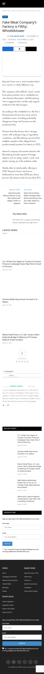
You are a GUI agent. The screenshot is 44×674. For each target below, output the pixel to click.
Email (4, 533)
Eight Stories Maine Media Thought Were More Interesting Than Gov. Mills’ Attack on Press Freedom (33, 198)
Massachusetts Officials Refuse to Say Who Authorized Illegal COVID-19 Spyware (11, 198)
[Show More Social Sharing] (39, 49)
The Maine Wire (17, 36)
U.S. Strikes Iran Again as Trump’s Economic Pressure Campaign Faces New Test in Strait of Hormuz (21, 264)
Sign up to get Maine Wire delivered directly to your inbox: (20, 519)
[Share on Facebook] (7, 49)
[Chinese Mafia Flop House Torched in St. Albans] (22, 285)
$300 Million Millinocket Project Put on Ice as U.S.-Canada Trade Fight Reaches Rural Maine (28, 483)
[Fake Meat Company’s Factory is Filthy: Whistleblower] (22, 65)
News (9, 10)
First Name (5, 523)
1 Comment (9, 43)
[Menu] (3, 3)
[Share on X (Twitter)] (19, 49)
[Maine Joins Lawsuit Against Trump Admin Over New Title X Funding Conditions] (8, 499)
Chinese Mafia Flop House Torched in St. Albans (20, 300)
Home (4, 10)
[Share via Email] (31, 49)
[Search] (41, 3)
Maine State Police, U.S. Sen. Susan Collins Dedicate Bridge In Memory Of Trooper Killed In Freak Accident (20, 337)
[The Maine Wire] (23, 3)
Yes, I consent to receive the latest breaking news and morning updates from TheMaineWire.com (20, 550)
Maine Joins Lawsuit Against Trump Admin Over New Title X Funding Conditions (28, 498)
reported (32, 137)
